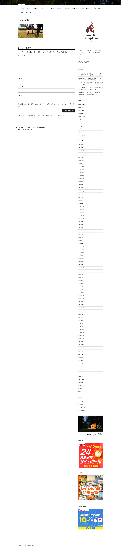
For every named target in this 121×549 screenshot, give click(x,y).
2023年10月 (81, 228)
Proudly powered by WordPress (26, 545)
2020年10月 (81, 329)
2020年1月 (81, 357)
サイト (20, 95)
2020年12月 (81, 323)
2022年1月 (81, 283)
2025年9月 (81, 163)
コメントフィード (83, 407)
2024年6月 (81, 206)
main (79, 385)
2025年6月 (81, 169)
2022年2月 (81, 280)
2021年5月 (81, 308)
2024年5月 (81, 209)
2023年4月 (81, 243)
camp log (35, 8)
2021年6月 (81, 305)
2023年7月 (81, 234)
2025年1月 (81, 184)
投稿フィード (81, 404)
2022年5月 (81, 274)
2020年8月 (81, 335)
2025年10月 (81, 160)
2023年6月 (81, 237)
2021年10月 (81, 292)
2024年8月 (81, 200)
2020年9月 (81, 332)
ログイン (80, 401)
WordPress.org (82, 410)
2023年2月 (81, 249)
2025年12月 (81, 157)
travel (43, 8)
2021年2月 (81, 317)
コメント (21, 56)
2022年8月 (81, 265)
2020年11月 (81, 326)
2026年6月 (81, 148)
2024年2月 (81, 218)
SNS (22, 12)
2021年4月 (81, 311)
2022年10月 (81, 258)
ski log (59, 8)
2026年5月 (81, 151)
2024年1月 (81, 221)
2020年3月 (81, 351)
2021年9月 (81, 295)
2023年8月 (81, 231)
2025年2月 (81, 181)
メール (20, 87)
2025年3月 (81, 178)
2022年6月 (81, 271)
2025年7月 (81, 166)
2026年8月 (81, 144)
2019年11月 (81, 363)
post (28, 8)
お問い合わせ (96, 8)
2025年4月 (81, 175)
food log (66, 8)
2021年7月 (81, 301)
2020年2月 (81, 354)
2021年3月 (81, 314)
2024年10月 (81, 194)
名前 (20, 78)
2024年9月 (81, 197)
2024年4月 (81, 212)
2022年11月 (81, 255)
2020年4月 (81, 348)
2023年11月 (81, 225)
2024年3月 (81, 215)
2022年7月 (81, 268)
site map (28, 12)
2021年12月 (81, 286)
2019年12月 (81, 360)
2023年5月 (81, 240)
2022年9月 (81, 261)
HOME (22, 8)
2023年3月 (81, 246)
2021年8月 (81, 298)
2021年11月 (81, 289)
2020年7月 (81, 338)
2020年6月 (81, 342)
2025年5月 (81, 172)
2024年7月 (81, 203)
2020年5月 (81, 345)
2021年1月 (81, 320)
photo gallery (86, 8)
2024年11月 (81, 191)
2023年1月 (81, 252)
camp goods (75, 8)
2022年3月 (81, 277)
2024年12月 (81, 188)
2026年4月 (81, 154)
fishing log (51, 8)
